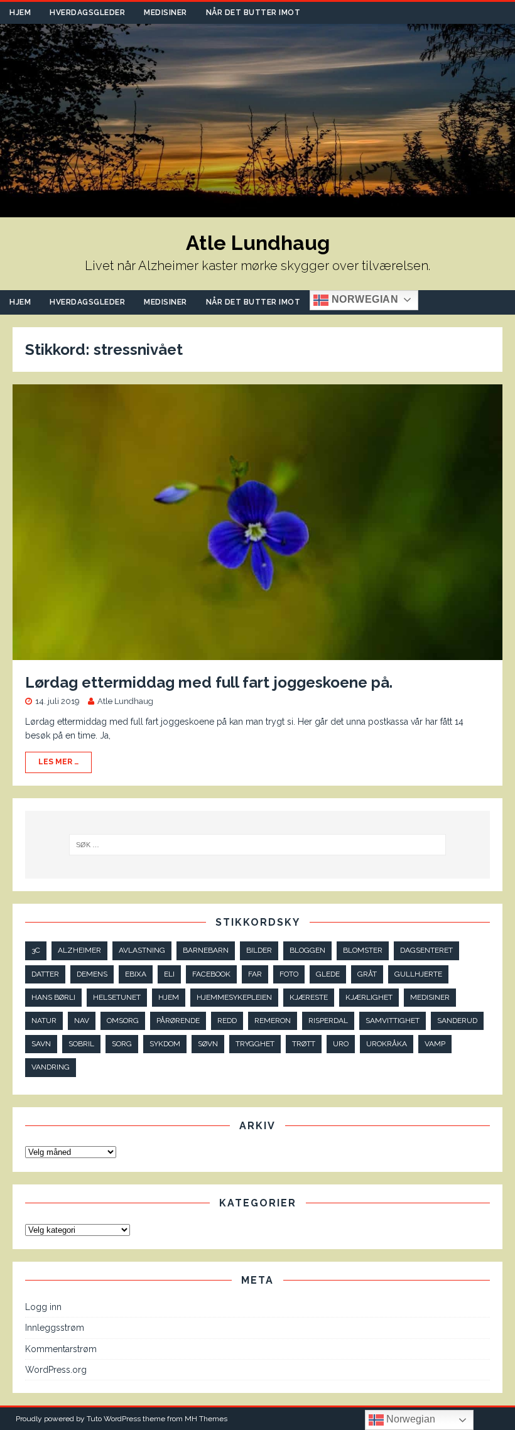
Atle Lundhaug (125, 701)
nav (81, 1020)
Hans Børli (53, 997)
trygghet (255, 1043)
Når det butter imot (253, 12)
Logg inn (43, 1307)
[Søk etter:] (257, 844)
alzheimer (79, 950)
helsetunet (117, 997)
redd (227, 1020)
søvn (208, 1043)
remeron (272, 1020)
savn (41, 1043)
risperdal (328, 1020)
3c (35, 950)
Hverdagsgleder (87, 12)
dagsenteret (426, 950)
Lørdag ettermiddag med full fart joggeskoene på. (209, 682)
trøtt (303, 1043)
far (255, 974)
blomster (362, 950)
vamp (435, 1043)
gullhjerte (418, 974)
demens (92, 974)
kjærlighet (369, 997)
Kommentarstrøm (61, 1349)
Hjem (20, 12)
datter (45, 974)
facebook (211, 974)
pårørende (178, 1020)
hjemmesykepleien (234, 997)
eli (169, 974)
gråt (367, 974)
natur (44, 1020)
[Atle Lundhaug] (257, 210)
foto (288, 974)
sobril (81, 1043)
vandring (50, 1067)
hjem (168, 997)
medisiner (430, 997)
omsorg (123, 1020)
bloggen (307, 950)
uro (341, 1043)
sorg (122, 1043)
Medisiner (165, 12)
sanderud (457, 1020)
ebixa (135, 974)
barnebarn (206, 950)
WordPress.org (56, 1370)
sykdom (164, 1043)
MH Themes (206, 1418)
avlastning (142, 950)
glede (328, 974)
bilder (259, 950)
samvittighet (393, 1020)
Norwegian (363, 299)
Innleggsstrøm (54, 1328)
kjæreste (309, 997)
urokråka (386, 1043)
